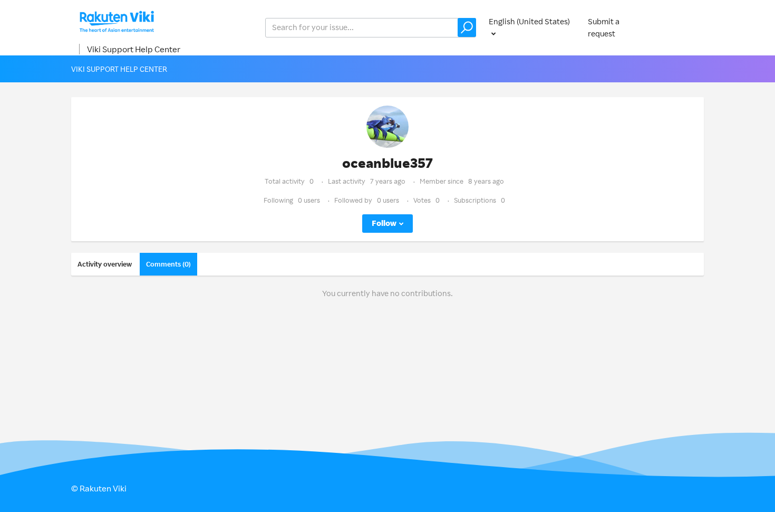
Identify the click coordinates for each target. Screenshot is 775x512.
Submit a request (603, 27)
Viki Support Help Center (133, 49)
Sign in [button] (682, 27)
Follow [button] (384, 223)
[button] (467, 27)
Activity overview (105, 264)
